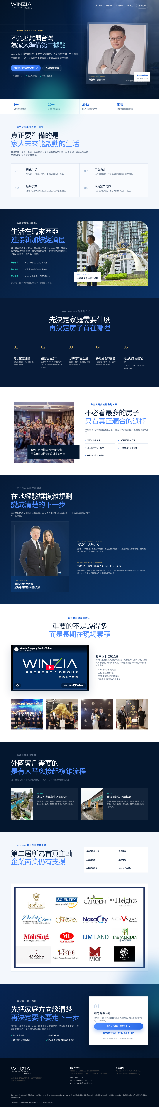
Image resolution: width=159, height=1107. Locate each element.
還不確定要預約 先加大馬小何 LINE (118, 1033)
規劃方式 (109, 6)
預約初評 (142, 6)
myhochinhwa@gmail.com (80, 1080)
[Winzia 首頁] (21, 5)
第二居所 (98, 6)
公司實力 (129, 6)
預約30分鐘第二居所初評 (26, 68)
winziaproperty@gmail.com (81, 1083)
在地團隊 (119, 6)
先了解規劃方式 (52, 68)
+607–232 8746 (76, 1078)
